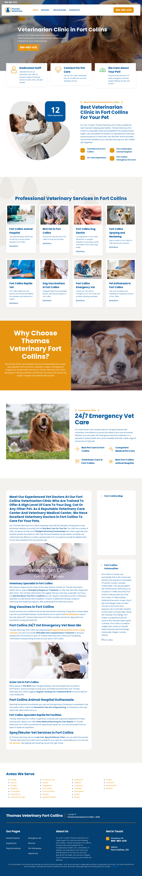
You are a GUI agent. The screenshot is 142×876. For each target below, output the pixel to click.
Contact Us (74, 10)
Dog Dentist (11, 843)
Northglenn (79, 791)
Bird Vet (31, 843)
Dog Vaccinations (13, 848)
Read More (13, 246)
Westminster (111, 785)
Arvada (13, 779)
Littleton (77, 782)
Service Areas (59, 10)
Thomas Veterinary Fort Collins (34, 815)
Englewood (47, 785)
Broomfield (15, 791)
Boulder (14, 785)
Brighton (14, 788)
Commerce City (48, 779)
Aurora (13, 782)
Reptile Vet (33, 853)
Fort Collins (47, 788)
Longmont (78, 785)
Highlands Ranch (49, 797)
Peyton (77, 797)
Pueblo (109, 779)
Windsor (109, 788)
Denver (45, 782)
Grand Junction (48, 791)
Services (45, 10)
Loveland (78, 788)
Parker (77, 794)
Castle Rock (15, 794)
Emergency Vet (34, 838)
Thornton (110, 782)
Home (35, 10)
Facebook (114, 866)
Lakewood (78, 779)
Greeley (45, 794)
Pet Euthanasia (34, 848)
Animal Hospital (13, 838)
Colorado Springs (18, 797)
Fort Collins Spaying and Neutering (117, 232)
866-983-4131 (119, 840)
